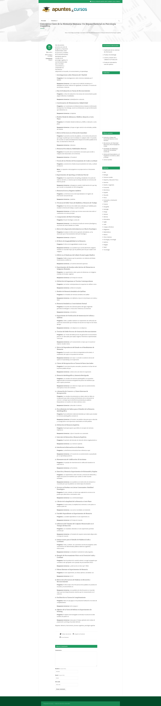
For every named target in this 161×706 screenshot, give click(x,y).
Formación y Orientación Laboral (110, 200)
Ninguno (50, 60)
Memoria (63, 625)
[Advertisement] (80, 37)
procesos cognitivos (79, 625)
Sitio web (57, 681)
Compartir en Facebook (79, 634)
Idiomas (106, 217)
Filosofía (106, 195)
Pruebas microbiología (110, 55)
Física (105, 197)
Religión (106, 244)
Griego (105, 212)
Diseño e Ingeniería (109, 185)
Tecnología (107, 250)
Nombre (60, 668)
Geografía (106, 207)
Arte (105, 172)
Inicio (66, 32)
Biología (106, 175)
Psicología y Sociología (74, 32)
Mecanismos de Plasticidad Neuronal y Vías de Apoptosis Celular (111, 144)
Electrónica (107, 190)
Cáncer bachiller (108, 159)
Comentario (58, 650)
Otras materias (108, 237)
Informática (107, 219)
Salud (105, 247)
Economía (106, 187)
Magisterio (106, 229)
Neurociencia (69, 625)
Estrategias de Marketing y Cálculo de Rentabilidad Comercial (111, 150)
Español (106, 192)
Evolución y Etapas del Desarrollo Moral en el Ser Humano (111, 139)
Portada (43, 20)
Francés (106, 204)
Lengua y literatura (109, 227)
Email (59, 675)
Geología (106, 209)
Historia (106, 214)
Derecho (106, 182)
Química (106, 242)
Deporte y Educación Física (111, 180)
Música (105, 234)
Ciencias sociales (108, 177)
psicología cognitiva (90, 625)
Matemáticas (107, 232)
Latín (105, 224)
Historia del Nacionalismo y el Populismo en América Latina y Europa (112, 155)
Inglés (105, 222)
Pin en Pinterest (65, 637)
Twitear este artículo (66, 634)
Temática (52, 21)
